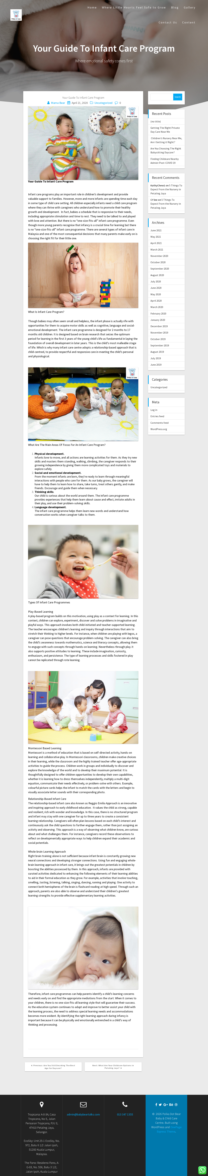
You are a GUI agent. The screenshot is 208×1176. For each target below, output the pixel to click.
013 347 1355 (125, 1114)
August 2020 (157, 275)
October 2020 (158, 262)
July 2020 (155, 281)
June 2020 (156, 287)
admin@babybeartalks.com (83, 1114)
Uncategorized (103, 103)
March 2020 (156, 307)
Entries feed (157, 416)
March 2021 (156, 249)
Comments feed (159, 422)
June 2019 (156, 364)
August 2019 (157, 351)
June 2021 (156, 230)
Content (188, 22)
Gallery (189, 7)
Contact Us (168, 22)
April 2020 (156, 300)
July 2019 (155, 358)
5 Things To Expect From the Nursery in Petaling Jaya (166, 189)
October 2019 (158, 339)
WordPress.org (158, 429)
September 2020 (159, 268)
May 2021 (155, 236)
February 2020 (158, 313)
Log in (153, 409)
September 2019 (159, 345)
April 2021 (156, 243)
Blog (175, 7)
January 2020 (157, 319)
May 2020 (155, 294)
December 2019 (159, 326)
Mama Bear (58, 103)
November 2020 (159, 255)
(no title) (155, 121)
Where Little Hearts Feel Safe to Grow (134, 7)
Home (92, 7)
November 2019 (159, 332)
